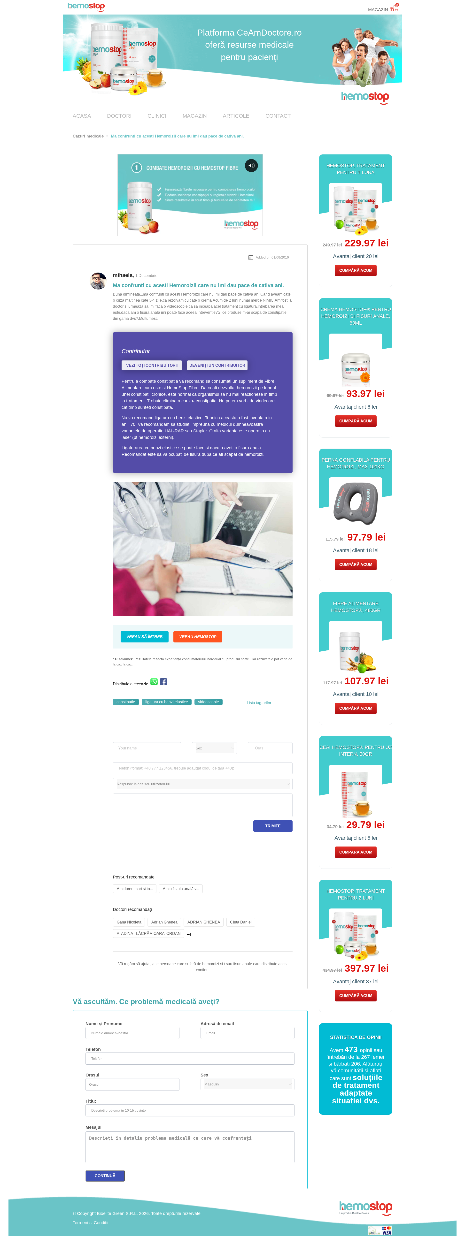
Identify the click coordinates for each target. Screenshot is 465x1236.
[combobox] (271, 748)
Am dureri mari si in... (135, 889)
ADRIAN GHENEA (203, 922)
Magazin (195, 116)
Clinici (156, 116)
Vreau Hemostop (198, 637)
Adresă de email (217, 1023)
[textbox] (271, 748)
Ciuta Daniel (241, 922)
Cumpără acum (355, 270)
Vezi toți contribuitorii (152, 365)
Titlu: (90, 1101)
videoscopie (208, 702)
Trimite (273, 826)
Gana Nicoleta (129, 922)
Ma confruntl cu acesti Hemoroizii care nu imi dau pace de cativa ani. (177, 136)
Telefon (93, 1049)
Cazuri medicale (88, 136)
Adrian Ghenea (164, 922)
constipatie (125, 702)
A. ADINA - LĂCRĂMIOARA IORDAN (149, 933)
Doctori (119, 116)
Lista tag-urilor (259, 703)
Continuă (105, 1176)
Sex (204, 1075)
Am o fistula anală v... (181, 889)
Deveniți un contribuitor (217, 365)
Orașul (92, 1075)
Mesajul (93, 1127)
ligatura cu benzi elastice (166, 702)
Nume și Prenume (103, 1023)
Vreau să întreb (144, 637)
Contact (278, 116)
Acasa (82, 116)
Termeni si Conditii (90, 1222)
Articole (236, 116)
